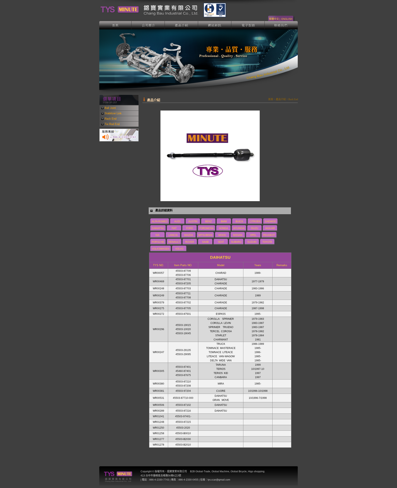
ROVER (189, 241)
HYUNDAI (239, 228)
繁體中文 (274, 19)
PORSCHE (158, 241)
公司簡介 (148, 25)
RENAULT (174, 241)
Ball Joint (110, 107)
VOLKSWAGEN (160, 248)
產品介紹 (181, 25)
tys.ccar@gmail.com (219, 479)
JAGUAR (270, 228)
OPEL (253, 235)
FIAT (174, 228)
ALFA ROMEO (159, 221)
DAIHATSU (158, 228)
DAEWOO (270, 221)
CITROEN (255, 221)
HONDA (223, 228)
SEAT (221, 241)
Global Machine (220, 471)
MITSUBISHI (205, 235)
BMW (224, 221)
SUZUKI (251, 241)
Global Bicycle (239, 471)
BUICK (239, 221)
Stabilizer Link (113, 113)
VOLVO (179, 248)
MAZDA (188, 235)
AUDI (177, 221)
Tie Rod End (112, 124)
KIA (157, 235)
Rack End (110, 118)
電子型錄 (248, 25)
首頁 (115, 25)
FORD (189, 228)
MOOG (222, 235)
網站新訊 (214, 25)
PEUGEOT (269, 235)
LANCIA (173, 235)
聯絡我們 (281, 25)
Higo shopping (256, 471)
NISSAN (237, 235)
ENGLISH (286, 19)
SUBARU (236, 241)
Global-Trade (202, 471)
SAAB (205, 241)
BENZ (208, 221)
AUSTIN (192, 221)
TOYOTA (267, 241)
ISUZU (254, 228)
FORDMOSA (206, 228)
